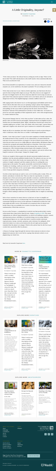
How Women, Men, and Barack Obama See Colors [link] (10, 266)
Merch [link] (4, 433)
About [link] (4, 428)
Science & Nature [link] (44, 307)
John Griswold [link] (26, 393)
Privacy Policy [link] (7, 463)
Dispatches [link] (7, 308)
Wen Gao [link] (42, 395)
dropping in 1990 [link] (39, 213)
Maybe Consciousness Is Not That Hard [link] (44, 266)
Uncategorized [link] (34, 377)
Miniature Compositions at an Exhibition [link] (10, 330)
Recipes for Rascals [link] (27, 391)
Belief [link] (40, 412)
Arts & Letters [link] (8, 307)
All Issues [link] (19, 428)
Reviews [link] (19, 446)
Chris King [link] (8, 334)
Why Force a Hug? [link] (27, 265)
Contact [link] (5, 436)
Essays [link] (23, 415)
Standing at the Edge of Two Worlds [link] (45, 391)
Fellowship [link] (5, 430)
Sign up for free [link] (33, 455)
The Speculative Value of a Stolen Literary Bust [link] (9, 392)
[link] (54, 10)
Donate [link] (4, 435)
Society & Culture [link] (27, 307)
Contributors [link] (6, 431)
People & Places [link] (7, 446)
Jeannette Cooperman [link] (28, 14)
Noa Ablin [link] (8, 396)
